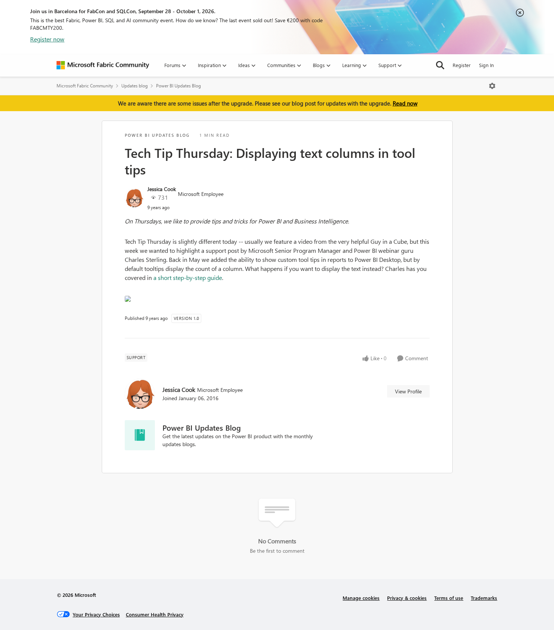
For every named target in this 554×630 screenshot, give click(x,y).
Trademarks (484, 598)
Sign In (486, 65)
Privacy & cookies (407, 598)
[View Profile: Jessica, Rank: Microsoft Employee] (134, 197)
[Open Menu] (492, 86)
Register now (47, 39)
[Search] (440, 65)
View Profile (408, 391)
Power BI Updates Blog (178, 86)
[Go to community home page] (103, 65)
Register (462, 65)
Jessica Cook (161, 189)
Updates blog (134, 86)
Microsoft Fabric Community (85, 86)
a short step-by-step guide (187, 277)
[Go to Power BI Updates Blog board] (140, 435)
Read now (405, 103)
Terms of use (448, 598)
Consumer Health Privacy (155, 614)
